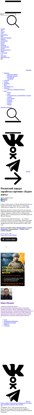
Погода (3, 42)
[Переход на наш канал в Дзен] (9, 241)
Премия (14, 235)
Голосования (10, 98)
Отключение (4, 41)
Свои (8, 94)
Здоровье (9, 101)
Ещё (5, 91)
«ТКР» (28, 207)
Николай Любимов (6, 38)
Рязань (2, 51)
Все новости (10, 77)
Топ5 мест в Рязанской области (16, 89)
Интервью (7, 83)
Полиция (3, 45)
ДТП (2, 33)
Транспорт (4, 56)
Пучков (10, 235)
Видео (9, 92)
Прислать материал (6, 107)
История (9, 100)
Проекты (6, 88)
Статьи (6, 82)
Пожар (2, 44)
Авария (3, 29)
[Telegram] (6, 200)
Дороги (3, 32)
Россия (3, 48)
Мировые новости (12, 76)
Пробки (9, 104)
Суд (2, 54)
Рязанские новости (12, 74)
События (6, 80)
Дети (2, 30)
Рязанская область (6, 50)
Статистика (4, 53)
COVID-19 (10, 79)
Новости (3, 39)
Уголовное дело (5, 57)
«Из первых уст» (8, 86)
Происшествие (5, 47)
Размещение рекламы (10, 322)
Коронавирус (4, 35)
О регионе (7, 325)
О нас (5, 319)
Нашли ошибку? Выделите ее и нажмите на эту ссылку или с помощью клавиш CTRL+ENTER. (16, 403)
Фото (5, 85)
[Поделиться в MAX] (3, 201)
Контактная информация (11, 321)
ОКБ (6, 235)
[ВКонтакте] (2, 200)
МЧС (2, 36)
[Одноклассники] (4, 200)
